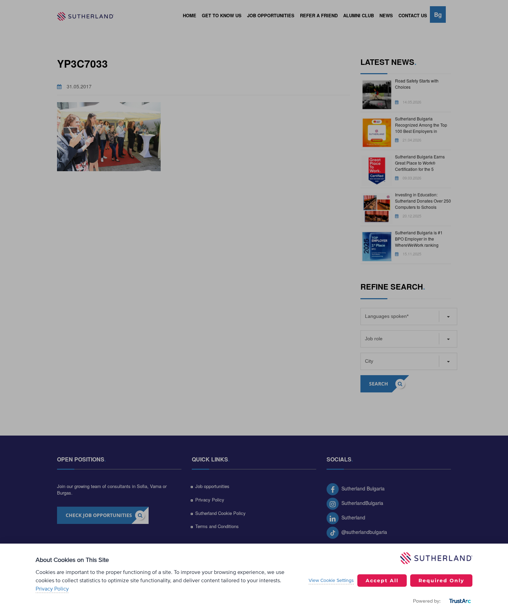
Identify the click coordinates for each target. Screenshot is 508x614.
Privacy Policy (52, 589)
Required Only (441, 580)
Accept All (382, 580)
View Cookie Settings (331, 580)
